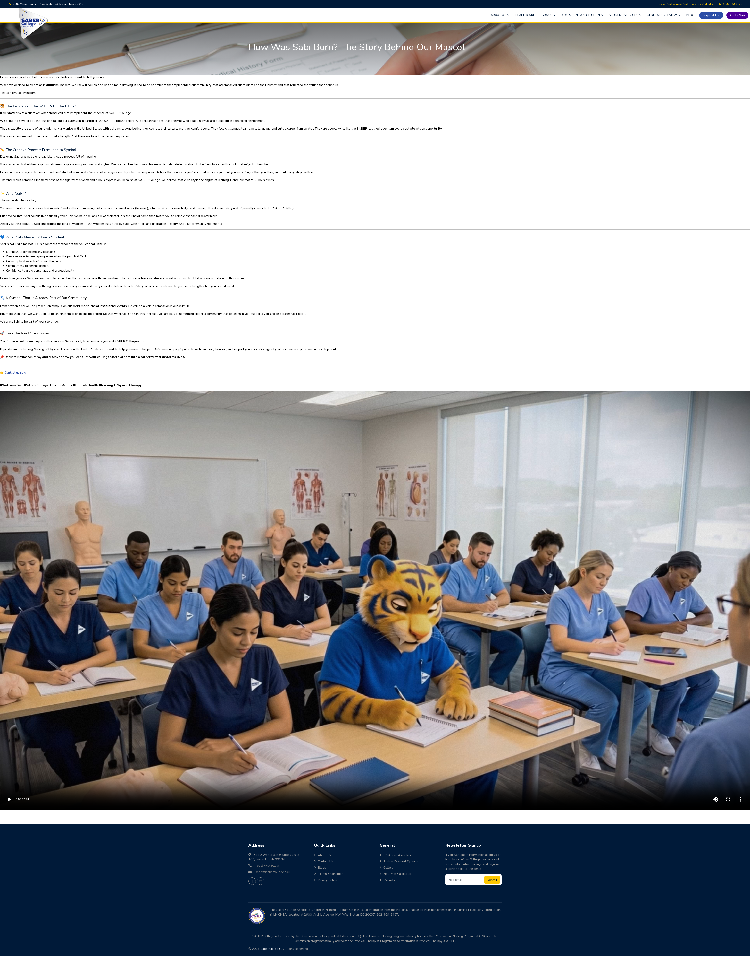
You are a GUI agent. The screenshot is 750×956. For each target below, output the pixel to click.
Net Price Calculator (397, 874)
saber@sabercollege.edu (272, 872)
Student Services (623, 15)
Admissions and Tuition (580, 15)
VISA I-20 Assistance (398, 855)
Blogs (692, 4)
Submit (492, 880)
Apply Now (737, 15)
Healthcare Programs (533, 15)
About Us (665, 4)
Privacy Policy (327, 880)
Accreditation (706, 4)
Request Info (711, 15)
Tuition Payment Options (400, 861)
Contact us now (15, 372)
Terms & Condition (330, 874)
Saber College (270, 949)
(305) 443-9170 (732, 4)
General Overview (662, 15)
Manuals (389, 880)
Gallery (388, 867)
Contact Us (680, 4)
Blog (690, 15)
